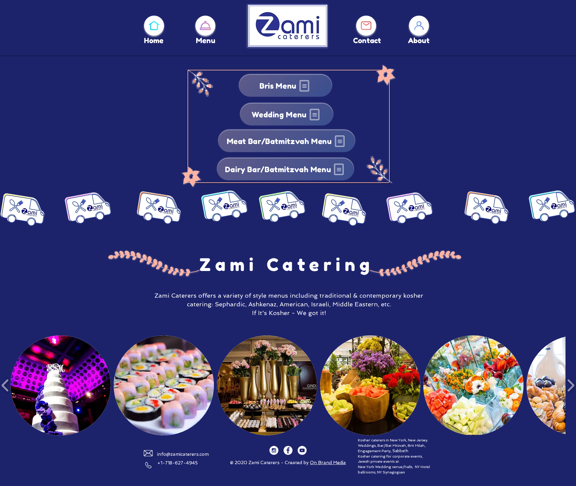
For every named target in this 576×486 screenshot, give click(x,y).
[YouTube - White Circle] (302, 450)
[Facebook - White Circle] (288, 450)
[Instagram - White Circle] (273, 450)
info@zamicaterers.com (183, 454)
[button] (60, 385)
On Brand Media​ (328, 462)
